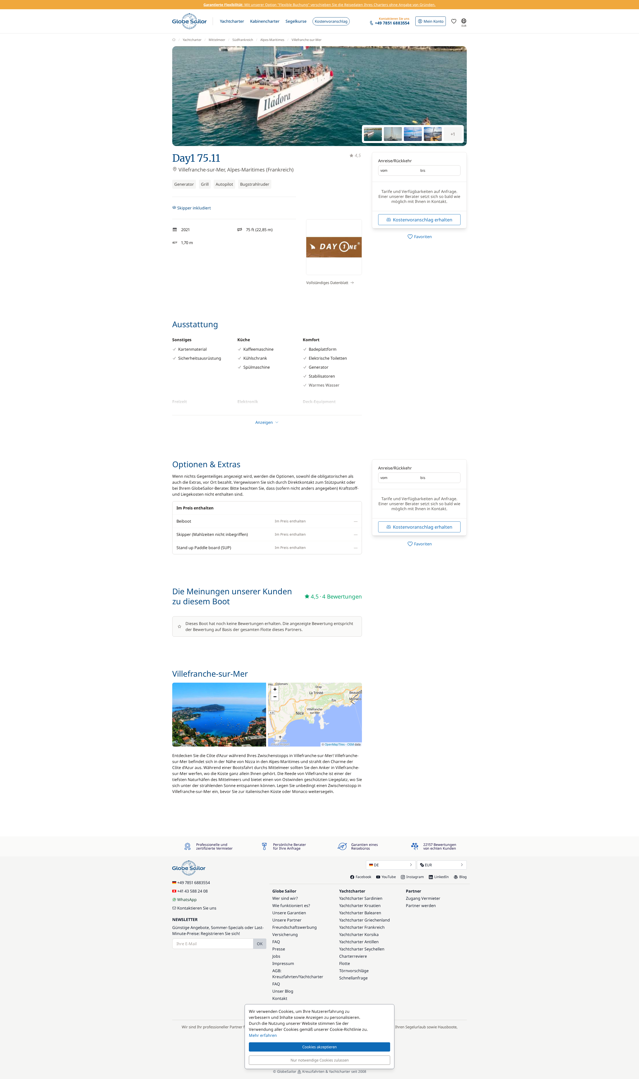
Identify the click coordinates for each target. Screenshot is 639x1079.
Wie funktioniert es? (291, 905)
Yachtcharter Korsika (359, 934)
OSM (350, 744)
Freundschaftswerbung (294, 927)
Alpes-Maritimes (272, 39)
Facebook (363, 876)
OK (260, 943)
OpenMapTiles (335, 744)
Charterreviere (353, 956)
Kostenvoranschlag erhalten (422, 220)
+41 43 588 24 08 (192, 891)
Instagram (415, 876)
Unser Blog (282, 991)
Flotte (344, 963)
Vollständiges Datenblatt (327, 282)
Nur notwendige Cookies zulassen (320, 1060)
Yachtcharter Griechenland (364, 920)
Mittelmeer (217, 39)
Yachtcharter (192, 39)
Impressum (283, 963)
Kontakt (279, 998)
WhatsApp (187, 899)
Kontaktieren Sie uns (196, 908)
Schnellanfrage (353, 978)
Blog (463, 876)
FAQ (276, 941)
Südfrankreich (242, 39)
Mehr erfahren (263, 1035)
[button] (232, 21)
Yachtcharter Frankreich (362, 927)
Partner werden (421, 905)
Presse (278, 949)
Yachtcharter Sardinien (360, 898)
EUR (428, 864)
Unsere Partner (287, 920)
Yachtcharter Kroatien (360, 905)
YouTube (389, 876)
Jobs (276, 956)
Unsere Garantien (289, 913)
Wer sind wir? (285, 898)
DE (376, 864)
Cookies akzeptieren (319, 1046)
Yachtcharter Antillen (359, 941)
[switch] (419, 236)
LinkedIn (441, 876)
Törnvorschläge (354, 970)
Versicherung (285, 934)
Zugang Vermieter (423, 898)
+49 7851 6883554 (193, 882)
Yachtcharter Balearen (360, 913)
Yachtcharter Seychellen (361, 949)
